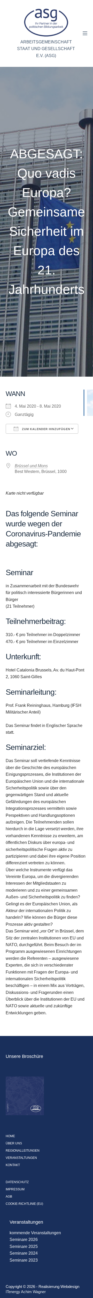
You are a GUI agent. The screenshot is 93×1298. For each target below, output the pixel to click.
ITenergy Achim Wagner (26, 1291)
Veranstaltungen (21, 1158)
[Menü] (85, 33)
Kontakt (13, 1165)
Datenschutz (17, 1182)
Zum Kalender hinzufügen (45, 429)
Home (10, 1136)
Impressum (15, 1189)
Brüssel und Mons (31, 466)
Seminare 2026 (24, 1239)
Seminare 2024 (24, 1253)
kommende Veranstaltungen (35, 1233)
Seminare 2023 (24, 1260)
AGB (9, 1196)
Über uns (14, 1143)
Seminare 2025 (24, 1246)
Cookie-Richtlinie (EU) (24, 1204)
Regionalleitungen (23, 1150)
